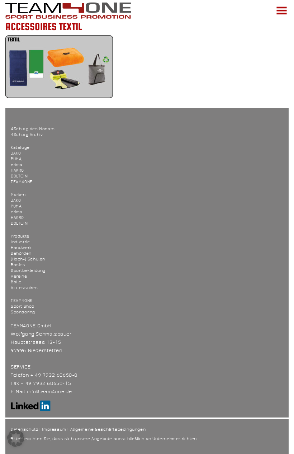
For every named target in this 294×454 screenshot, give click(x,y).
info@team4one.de (49, 391)
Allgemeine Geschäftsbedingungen (108, 429)
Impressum (54, 429)
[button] (16, 438)
